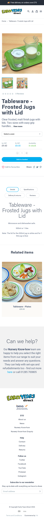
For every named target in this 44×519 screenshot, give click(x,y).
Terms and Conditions (14, 515)
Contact (22, 442)
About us (22, 419)
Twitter (22, 460)
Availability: (32, 143)
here (9, 372)
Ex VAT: (17, 143)
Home (4, 21)
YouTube (22, 468)
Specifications (29, 189)
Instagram (22, 476)
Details (12, 189)
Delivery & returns (14, 195)
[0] (3, 94)
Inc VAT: (4, 143)
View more (17, 126)
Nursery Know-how (22, 427)
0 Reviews (19, 94)
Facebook (22, 464)
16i (37, 515)
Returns (22, 450)
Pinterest (22, 472)
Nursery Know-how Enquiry (22, 431)
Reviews (33, 195)
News (22, 423)
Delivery (22, 446)
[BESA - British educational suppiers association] (22, 408)
